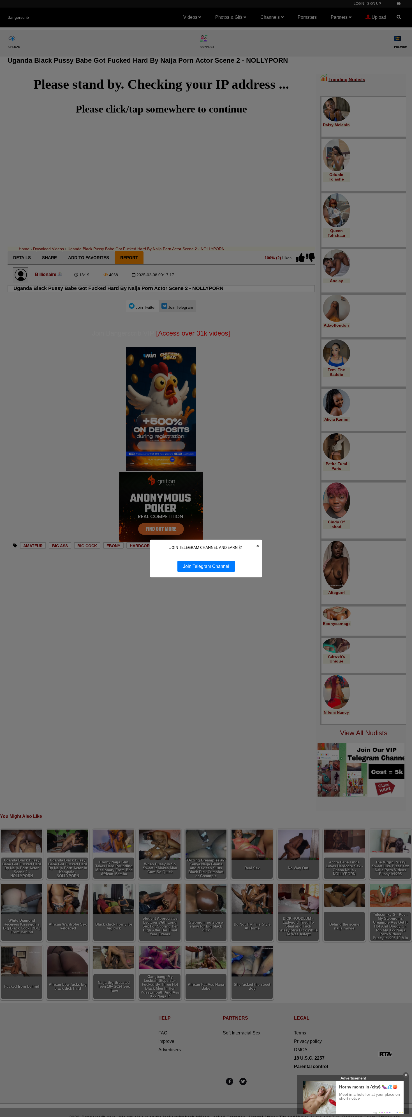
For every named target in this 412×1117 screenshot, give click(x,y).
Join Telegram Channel (206, 566)
